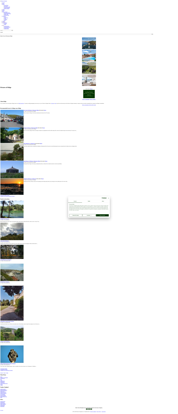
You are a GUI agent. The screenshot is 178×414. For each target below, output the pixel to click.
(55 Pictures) (29, 127)
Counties (3, 21)
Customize (88, 215)
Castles (5, 18)
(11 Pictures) (12, 321)
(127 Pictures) (9, 259)
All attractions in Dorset (3, 369)
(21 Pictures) (7, 281)
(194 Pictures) (30, 110)
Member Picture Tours (3, 396)
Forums (1, 384)
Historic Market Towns (7, 13)
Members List (2, 381)
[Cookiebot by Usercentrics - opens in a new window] (102, 198)
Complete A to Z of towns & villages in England (7, 196)
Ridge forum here (21, 103)
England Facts (2, 402)
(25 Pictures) (7, 218)
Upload (3, 9)
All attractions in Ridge (3, 368)
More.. (3, 25)
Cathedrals (5, 19)
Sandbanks (25, 178)
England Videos (6, 27)
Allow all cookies (102, 215)
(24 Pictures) (8, 341)
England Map (2, 406)
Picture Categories (3, 395)
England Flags (2, 405)
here (55, 103)
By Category (6, 6)
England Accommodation (4, 377)
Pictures (3, 4)
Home (3, 3)
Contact (1, 385)
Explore (3, 10)
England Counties (3, 389)
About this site (2, 378)
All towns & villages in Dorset (4, 195)
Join (1, 379)
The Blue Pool (2, 218)
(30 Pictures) (29, 178)
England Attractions (3, 392)
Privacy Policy (99, 411)
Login (1, 380)
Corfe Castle (25, 110)
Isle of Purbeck (2, 281)
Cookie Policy (104, 411)
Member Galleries (6, 8)
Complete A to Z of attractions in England (6, 370)
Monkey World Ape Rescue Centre (5, 363)
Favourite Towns (6, 15)
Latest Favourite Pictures (4, 383)
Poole (24, 143)
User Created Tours (7, 7)
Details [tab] (89, 201)
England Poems (6, 28)
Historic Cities (6, 14)
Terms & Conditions (93, 411)
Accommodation (4, 22)
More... (5, 20)
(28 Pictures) (31, 161)
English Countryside (3, 393)
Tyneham (25, 127)
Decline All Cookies (76, 215)
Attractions (3, 16)
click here (52, 103)
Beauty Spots (6, 17)
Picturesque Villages (7, 12)
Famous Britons (2, 404)
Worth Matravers (26, 161)
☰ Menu (3, 2)
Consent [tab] (75, 201)
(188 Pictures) (27, 143)
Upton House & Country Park (5, 321)
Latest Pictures (6, 5)
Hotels (5, 24)
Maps (3, 11)
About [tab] (103, 201)
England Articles (6, 26)
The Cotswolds (2, 394)
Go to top (1, 410)
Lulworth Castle (3, 341)
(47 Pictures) (13, 363)
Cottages (5, 23)
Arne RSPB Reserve (3, 259)
